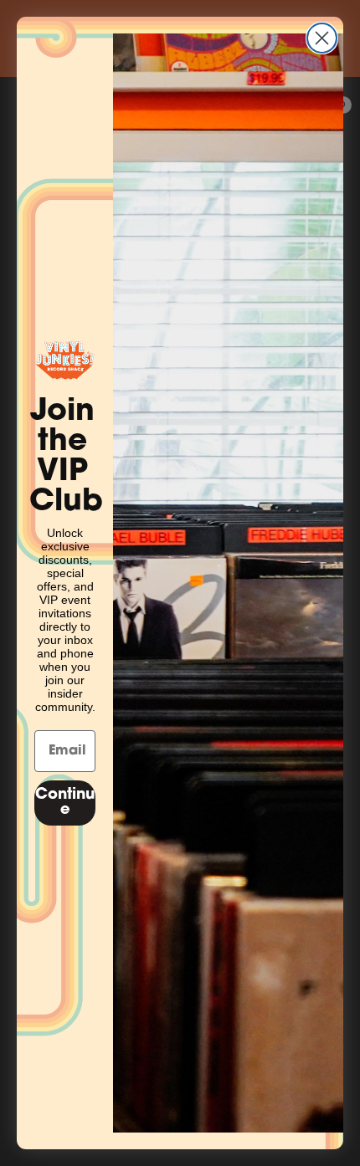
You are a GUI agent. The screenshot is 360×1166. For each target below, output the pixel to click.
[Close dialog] (322, 38)
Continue (65, 803)
